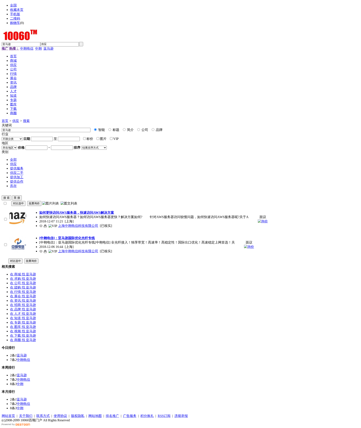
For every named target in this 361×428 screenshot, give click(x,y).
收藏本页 (16, 9)
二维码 (15, 18)
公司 (144, 130)
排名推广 (112, 416)
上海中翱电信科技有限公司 (78, 225)
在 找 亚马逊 (23, 274)
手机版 (15, 14)
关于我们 (25, 416)
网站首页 (8, 416)
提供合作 (16, 181)
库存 (13, 186)
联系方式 (43, 416)
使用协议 (60, 416)
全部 (13, 159)
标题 (115, 130)
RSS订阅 (164, 416)
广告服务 (129, 416)
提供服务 (16, 168)
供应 (15, 121)
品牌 (159, 130)
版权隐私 (77, 416)
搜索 (26, 121)
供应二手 (16, 172)
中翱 (38, 48)
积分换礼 (147, 416)
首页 (5, 121)
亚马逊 (48, 48)
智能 (101, 130)
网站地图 (95, 416)
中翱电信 (26, 48)
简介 (130, 130)
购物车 (15, 23)
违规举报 (181, 416)
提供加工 (16, 177)
